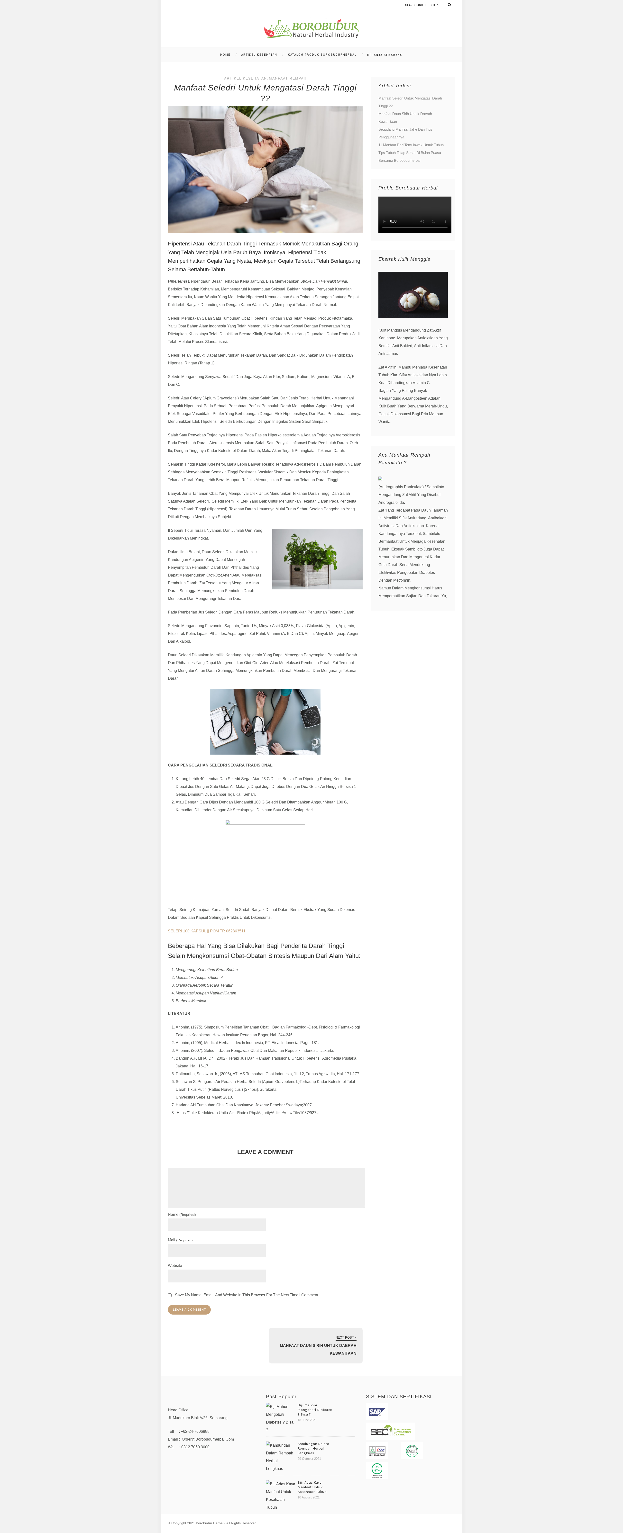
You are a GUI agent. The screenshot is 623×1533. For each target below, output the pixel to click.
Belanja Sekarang (385, 55)
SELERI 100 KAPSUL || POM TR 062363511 (207, 931)
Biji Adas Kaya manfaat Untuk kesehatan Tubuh (312, 1487)
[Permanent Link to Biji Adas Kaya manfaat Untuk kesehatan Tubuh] (280, 1507)
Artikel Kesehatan (259, 54)
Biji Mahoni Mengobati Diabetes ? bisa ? (315, 1409)
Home (225, 54)
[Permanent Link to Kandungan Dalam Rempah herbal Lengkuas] (280, 1469)
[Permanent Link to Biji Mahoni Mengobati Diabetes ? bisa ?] (280, 1430)
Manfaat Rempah (288, 78)
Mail (180, 1240)
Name (182, 1214)
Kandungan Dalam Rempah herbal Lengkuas (313, 1448)
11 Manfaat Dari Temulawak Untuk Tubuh (411, 145)
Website (175, 1265)
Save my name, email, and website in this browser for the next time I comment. (247, 1295)
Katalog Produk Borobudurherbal (322, 54)
